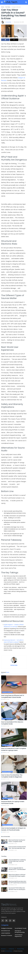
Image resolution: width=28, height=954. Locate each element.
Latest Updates (5, 933)
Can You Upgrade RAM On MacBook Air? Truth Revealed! (17, 868)
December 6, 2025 (13, 843)
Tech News (7, 7)
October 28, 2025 (13, 884)
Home (2, 7)
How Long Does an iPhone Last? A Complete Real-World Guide (12, 696)
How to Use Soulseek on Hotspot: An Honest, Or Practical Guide (13, 829)
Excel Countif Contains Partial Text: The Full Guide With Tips (17, 847)
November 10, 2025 (13, 891)
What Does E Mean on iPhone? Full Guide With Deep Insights (17, 875)
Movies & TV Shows (6, 935)
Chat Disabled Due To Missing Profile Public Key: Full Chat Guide (17, 861)
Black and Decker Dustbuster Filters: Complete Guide (17, 840)
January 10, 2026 (5, 726)
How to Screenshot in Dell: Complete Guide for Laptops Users (13, 749)
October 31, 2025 (12, 871)
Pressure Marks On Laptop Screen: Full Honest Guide (12, 802)
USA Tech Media (8, 951)
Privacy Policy (20, 949)
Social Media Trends (20, 928)
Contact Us (11, 949)
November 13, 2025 (13, 864)
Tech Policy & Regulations (18, 935)
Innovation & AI (5, 930)
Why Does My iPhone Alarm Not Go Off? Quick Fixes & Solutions (17, 882)
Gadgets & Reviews (16, 7)
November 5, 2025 (13, 878)
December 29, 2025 (19, 22)
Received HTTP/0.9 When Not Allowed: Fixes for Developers (17, 888)
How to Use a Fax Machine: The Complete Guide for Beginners (11, 776)
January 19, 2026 (5, 699)
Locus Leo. (8, 22)
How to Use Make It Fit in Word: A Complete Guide (12, 723)
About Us (3, 949)
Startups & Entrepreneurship (20, 931)
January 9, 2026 (5, 805)
